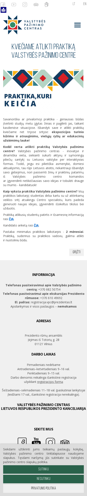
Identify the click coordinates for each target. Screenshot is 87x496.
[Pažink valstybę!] (22, 24)
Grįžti (76, 252)
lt (74, 4)
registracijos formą (50, 382)
